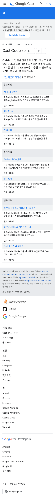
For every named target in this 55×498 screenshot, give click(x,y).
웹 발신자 (8, 130)
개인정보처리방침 (17, 483)
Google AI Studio (10, 408)
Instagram (7, 365)
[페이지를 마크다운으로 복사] (39, 51)
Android (6, 393)
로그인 (48, 3)
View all (6, 427)
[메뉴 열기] (5, 3)
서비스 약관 (7, 337)
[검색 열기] (41, 3)
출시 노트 (6, 342)
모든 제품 (6, 471)
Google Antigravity (11, 413)
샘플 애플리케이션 (11, 77)
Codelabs (28, 44)
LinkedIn (6, 370)
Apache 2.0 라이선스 (28, 277)
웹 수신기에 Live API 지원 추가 (17, 227)
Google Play (8, 422)
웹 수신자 (8, 178)
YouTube (6, 380)
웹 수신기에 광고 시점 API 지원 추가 (20, 208)
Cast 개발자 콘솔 (10, 333)
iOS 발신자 (8, 111)
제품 (10, 44)
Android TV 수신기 (12, 159)
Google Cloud (8, 417)
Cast (30, 4)
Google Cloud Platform (13, 461)
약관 (4, 483)
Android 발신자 (11, 92)
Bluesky (6, 360)
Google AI (7, 466)
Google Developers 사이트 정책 (38, 280)
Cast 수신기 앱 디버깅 (13, 246)
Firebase (6, 403)
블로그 (5, 356)
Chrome (6, 398)
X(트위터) (6, 375)
